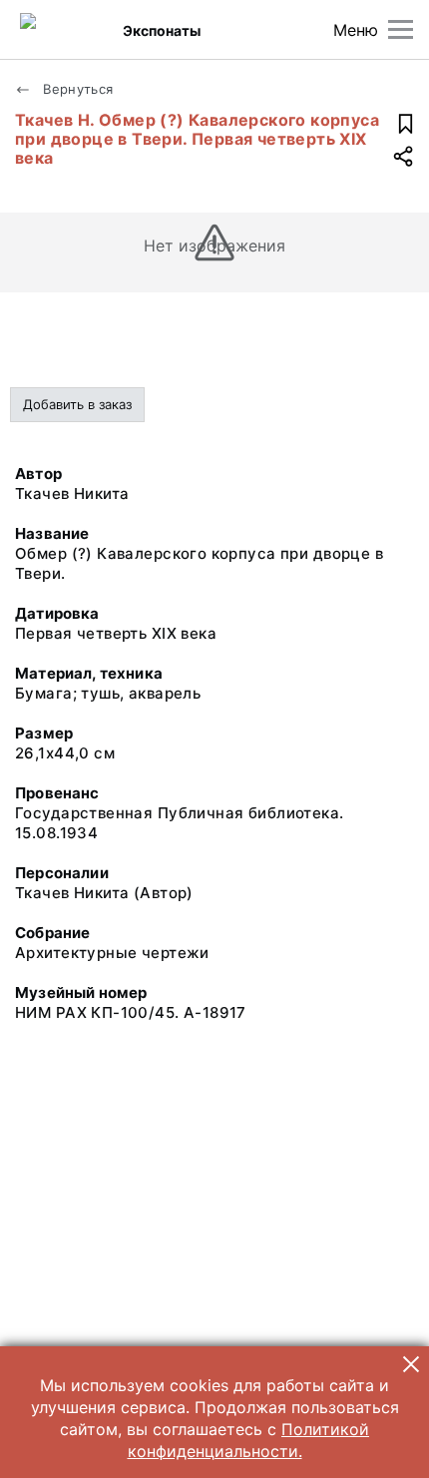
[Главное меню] (400, 29)
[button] (411, 1364)
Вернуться (76, 89)
